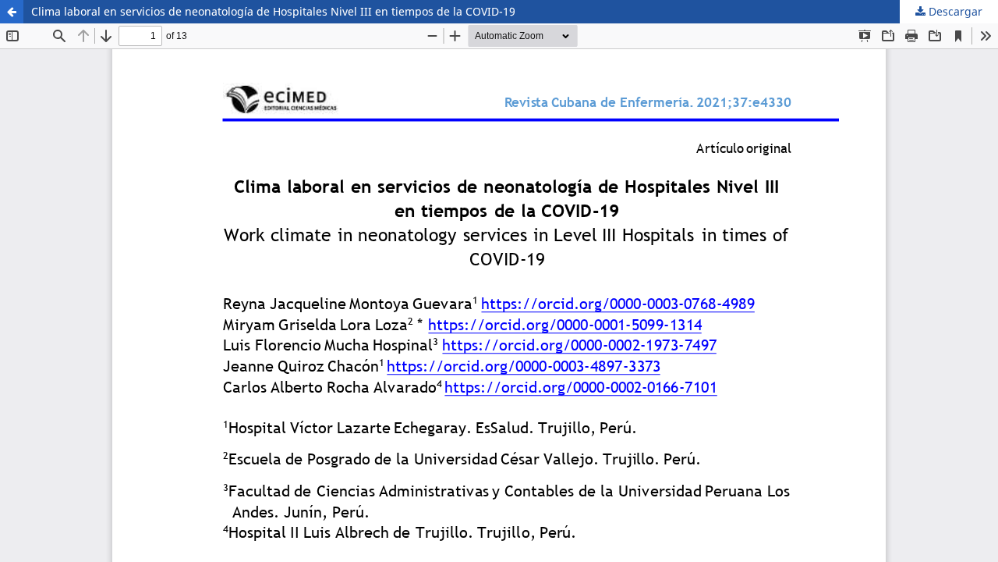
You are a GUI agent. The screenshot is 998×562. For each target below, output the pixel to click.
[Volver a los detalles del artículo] (11, 11)
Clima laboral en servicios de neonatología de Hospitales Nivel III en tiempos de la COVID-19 (273, 11)
